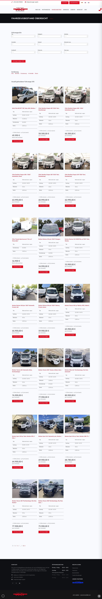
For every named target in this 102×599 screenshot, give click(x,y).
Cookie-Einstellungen (77, 575)
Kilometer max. (67, 42)
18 (23, 545)
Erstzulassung (24, 73)
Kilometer (17, 73)
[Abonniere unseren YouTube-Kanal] (19, 583)
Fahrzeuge (66, 9)
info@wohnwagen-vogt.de (32, 2)
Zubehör (72, 9)
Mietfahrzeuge (46, 9)
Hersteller (13, 42)
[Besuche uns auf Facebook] (12, 583)
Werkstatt (80, 9)
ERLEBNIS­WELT (74, 2)
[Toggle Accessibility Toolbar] (99, 596)
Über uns (37, 9)
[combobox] (23, 36)
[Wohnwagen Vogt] (20, 9)
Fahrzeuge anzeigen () (18, 61)
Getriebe (66, 34)
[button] (3, 596)
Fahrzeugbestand (56, 9)
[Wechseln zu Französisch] (88, 3)
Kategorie (40, 34)
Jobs (85, 9)
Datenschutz (75, 568)
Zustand (39, 42)
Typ (12, 34)
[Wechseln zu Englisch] (85, 3)
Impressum (74, 570)
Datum (36, 73)
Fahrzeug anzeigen (18, 141)
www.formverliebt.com (85, 595)
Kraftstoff (13, 50)
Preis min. (40, 50)
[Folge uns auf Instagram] (16, 583)
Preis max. (66, 50)
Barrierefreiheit (75, 572)
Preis (12, 73)
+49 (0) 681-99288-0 (18, 2)
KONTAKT (64, 2)
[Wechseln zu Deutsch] (82, 3)
